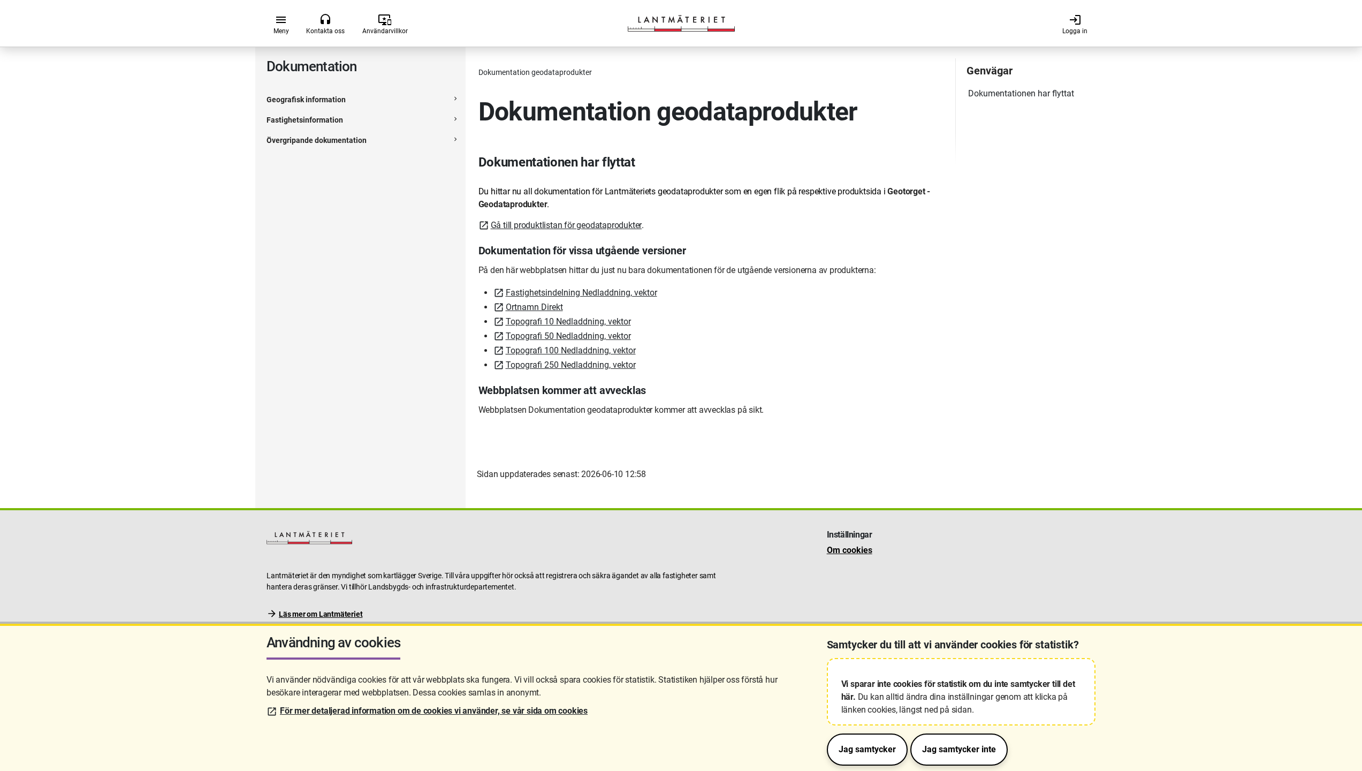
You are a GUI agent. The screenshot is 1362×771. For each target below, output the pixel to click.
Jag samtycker (867, 749)
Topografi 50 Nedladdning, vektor (568, 336)
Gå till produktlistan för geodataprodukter (566, 225)
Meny (281, 24)
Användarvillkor (385, 24)
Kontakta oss (325, 24)
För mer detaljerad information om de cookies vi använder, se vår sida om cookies (434, 711)
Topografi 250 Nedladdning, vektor (571, 365)
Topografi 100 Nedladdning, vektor (571, 350)
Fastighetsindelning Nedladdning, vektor (581, 293)
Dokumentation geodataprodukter (535, 72)
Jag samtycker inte (959, 749)
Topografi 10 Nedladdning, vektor (568, 321)
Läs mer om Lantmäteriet (320, 614)
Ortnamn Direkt (534, 307)
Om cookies (849, 550)
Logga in (1074, 24)
